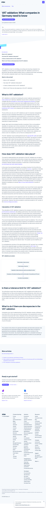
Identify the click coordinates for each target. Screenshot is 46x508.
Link (14, 441)
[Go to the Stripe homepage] (3, 414)
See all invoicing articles (7, 353)
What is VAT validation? (7, 54)
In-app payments (27, 429)
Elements (15, 433)
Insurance (26, 446)
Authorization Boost (17, 419)
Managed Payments (17, 443)
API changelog (27, 478)
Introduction (5, 52)
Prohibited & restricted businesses (37, 429)
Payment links (16, 444)
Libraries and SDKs (28, 479)
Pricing (14, 416)
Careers (36, 445)
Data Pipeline (15, 431)
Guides (36, 416)
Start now (5, 384)
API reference (27, 474)
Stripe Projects (27, 481)
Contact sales (13, 384)
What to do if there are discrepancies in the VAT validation (15, 60)
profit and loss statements (9, 211)
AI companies (27, 438)
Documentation (27, 473)
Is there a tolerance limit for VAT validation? (11, 58)
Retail (25, 455)
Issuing (14, 439)
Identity (14, 436)
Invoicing (15, 438)
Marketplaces (27, 431)
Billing (14, 421)
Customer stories (38, 418)
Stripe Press (37, 448)
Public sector (26, 454)
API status (26, 476)
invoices (29, 169)
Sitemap (36, 434)
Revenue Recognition (17, 451)
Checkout (15, 424)
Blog (36, 419)
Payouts (14, 448)
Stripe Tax (39, 233)
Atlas (14, 418)
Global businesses (28, 428)
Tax (12, 6)
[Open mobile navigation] (43, 2)
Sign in (36, 461)
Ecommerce (26, 423)
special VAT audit (31, 135)
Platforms (26, 434)
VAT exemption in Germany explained (11, 362)
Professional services (28, 452)
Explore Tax (4, 400)
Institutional (37, 442)
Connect (14, 428)
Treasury (15, 458)
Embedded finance (28, 424)
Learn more (4, 34)
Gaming (25, 441)
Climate (14, 426)
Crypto (14, 429)
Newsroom (37, 447)
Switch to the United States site (22, 505)
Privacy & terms (38, 426)
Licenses (37, 432)
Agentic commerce (28, 419)
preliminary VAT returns (8, 108)
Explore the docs (27, 400)
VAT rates (33, 246)
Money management (28, 433)
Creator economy (27, 439)
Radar (14, 449)
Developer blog (27, 483)
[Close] (43, 501)
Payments (15, 446)
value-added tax (6, 99)
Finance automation (28, 426)
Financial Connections (17, 434)
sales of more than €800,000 (25, 182)
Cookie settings (38, 435)
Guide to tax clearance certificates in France (13, 357)
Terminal (15, 456)
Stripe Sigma (15, 453)
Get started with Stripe (8, 19)
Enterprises (26, 416)
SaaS (25, 436)
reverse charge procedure (10, 201)
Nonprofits (26, 450)
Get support (37, 455)
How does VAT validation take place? (10, 56)
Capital (14, 423)
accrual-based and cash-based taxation (12, 164)
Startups (26, 418)
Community (37, 421)
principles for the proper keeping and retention (23, 101)
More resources (6, 6)
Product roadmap (38, 443)
